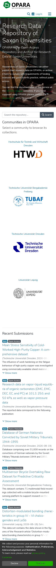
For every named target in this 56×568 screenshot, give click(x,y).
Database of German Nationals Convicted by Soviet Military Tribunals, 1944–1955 (27, 437)
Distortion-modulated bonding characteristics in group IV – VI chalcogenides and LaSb (28, 515)
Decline (14, 563)
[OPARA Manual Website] (33, 14)
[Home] (16, 5)
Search (48, 115)
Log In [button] (39, 14)
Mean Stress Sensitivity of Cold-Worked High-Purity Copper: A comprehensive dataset (26, 349)
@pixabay (49, 105)
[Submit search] (28, 14)
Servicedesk (8, 98)
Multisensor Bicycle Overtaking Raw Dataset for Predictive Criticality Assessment (26, 476)
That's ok (40, 563)
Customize (7, 557)
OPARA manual (14, 91)
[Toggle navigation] (49, 14)
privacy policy (38, 553)
